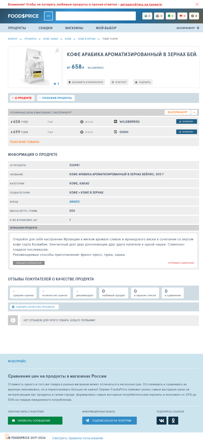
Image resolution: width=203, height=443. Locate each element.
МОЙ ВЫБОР (106, 27)
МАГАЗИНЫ (74, 27)
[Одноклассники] (173, 421)
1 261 (24, 132)
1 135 (24, 121)
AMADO (74, 201)
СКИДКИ (46, 27)
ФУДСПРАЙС (17, 361)
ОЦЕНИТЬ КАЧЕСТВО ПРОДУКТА (35, 307)
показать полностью (29, 262)
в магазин (187, 121)
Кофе (68, 38)
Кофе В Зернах (87, 38)
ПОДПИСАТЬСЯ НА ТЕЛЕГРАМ (111, 420)
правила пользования (77, 437)
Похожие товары (24, 141)
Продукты (30, 38)
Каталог (13, 38)
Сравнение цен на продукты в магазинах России (57, 376)
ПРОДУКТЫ (17, 27)
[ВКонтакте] (162, 421)
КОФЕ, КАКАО (50, 38)
